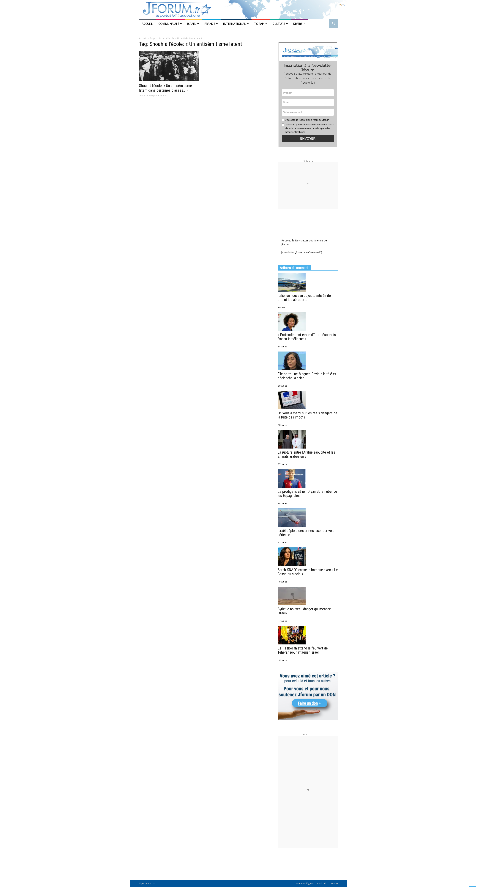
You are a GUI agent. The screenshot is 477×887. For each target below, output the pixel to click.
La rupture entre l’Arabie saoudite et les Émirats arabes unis (306, 454)
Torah (259, 24)
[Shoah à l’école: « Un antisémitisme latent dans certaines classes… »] (169, 66)
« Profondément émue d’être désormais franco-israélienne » (307, 336)
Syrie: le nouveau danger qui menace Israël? (304, 611)
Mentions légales (305, 883)
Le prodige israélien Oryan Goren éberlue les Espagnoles (307, 493)
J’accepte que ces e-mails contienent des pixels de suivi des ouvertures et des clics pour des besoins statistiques (309, 128)
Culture (279, 24)
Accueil (147, 24)
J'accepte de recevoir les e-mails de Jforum (307, 120)
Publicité (321, 883)
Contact (334, 883)
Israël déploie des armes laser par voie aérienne (306, 532)
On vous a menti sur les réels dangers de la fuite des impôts (307, 415)
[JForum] (238, 9)
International (234, 24)
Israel (191, 24)
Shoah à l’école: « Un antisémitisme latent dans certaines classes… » (165, 88)
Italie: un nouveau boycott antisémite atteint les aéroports (304, 297)
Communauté (168, 24)
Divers (297, 24)
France (209, 24)
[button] (333, 24)
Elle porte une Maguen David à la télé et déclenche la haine (307, 376)
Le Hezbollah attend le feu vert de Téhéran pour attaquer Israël (303, 650)
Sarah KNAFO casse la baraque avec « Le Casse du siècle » (308, 572)
